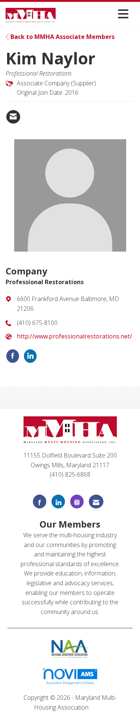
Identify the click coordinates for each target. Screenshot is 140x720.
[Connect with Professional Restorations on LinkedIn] (30, 356)
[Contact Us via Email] (96, 501)
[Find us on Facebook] (39, 501)
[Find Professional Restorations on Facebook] (13, 356)
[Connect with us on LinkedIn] (58, 501)
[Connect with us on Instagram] (77, 501)
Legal (98, 707)
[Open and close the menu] (94, 14)
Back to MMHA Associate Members (62, 37)
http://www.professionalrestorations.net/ (74, 336)
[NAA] (70, 648)
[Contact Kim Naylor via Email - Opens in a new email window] (13, 116)
